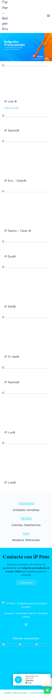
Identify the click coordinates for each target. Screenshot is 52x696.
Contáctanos (26, 583)
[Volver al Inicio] (5, 15)
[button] (48, 16)
